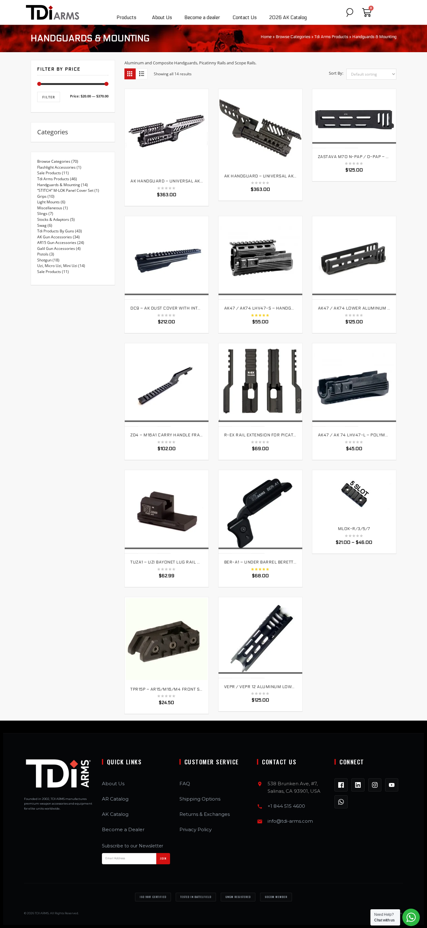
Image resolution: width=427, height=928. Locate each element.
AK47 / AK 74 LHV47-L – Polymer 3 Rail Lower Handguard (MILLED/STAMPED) (354, 435)
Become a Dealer (123, 829)
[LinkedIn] (357, 785)
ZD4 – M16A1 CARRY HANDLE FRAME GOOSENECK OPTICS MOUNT (166, 435)
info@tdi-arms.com (290, 821)
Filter (48, 97)
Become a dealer (202, 17)
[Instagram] (374, 785)
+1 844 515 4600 (286, 806)
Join (163, 858)
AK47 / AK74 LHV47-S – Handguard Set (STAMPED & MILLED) (260, 308)
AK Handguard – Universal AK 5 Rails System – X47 (166, 181)
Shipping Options (199, 799)
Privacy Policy (195, 829)
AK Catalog (115, 814)
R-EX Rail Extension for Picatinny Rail (260, 435)
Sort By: (336, 73)
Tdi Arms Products (331, 36)
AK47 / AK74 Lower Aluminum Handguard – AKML (354, 308)
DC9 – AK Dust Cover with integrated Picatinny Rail (166, 308)
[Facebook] (341, 785)
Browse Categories (293, 36)
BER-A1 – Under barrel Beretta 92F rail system (260, 562)
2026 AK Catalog (288, 17)
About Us (162, 17)
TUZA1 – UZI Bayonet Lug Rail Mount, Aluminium (166, 562)
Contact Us (245, 17)
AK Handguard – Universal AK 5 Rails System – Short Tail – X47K (260, 176)
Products (126, 17)
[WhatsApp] (341, 801)
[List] (142, 73)
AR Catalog (115, 799)
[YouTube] (391, 785)
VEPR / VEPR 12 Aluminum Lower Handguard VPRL (260, 686)
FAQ (184, 784)
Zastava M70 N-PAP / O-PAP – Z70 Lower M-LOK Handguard (354, 156)
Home (266, 36)
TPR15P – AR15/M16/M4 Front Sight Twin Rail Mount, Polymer (166, 689)
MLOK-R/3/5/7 (354, 528)
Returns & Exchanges (204, 814)
